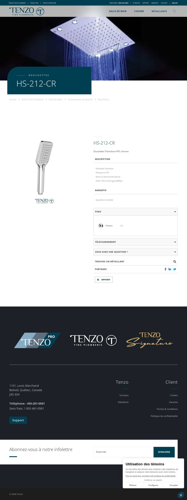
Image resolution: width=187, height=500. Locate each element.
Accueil (13, 99)
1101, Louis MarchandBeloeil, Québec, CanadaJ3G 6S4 (25, 390)
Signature (49, 3)
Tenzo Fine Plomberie (33, 99)
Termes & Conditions (167, 409)
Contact (164, 3)
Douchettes (103, 99)
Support (145, 3)
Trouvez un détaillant (109, 261)
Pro (34, 3)
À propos (136, 3)
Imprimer (105, 279)
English (175, 3)
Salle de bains (56, 99)
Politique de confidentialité (164, 416)
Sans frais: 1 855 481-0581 (26, 408)
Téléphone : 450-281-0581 (27, 403)
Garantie (154, 3)
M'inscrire (164, 452)
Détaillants (159, 11)
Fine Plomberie (17, 3)
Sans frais (119, 3)
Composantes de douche (80, 99)
